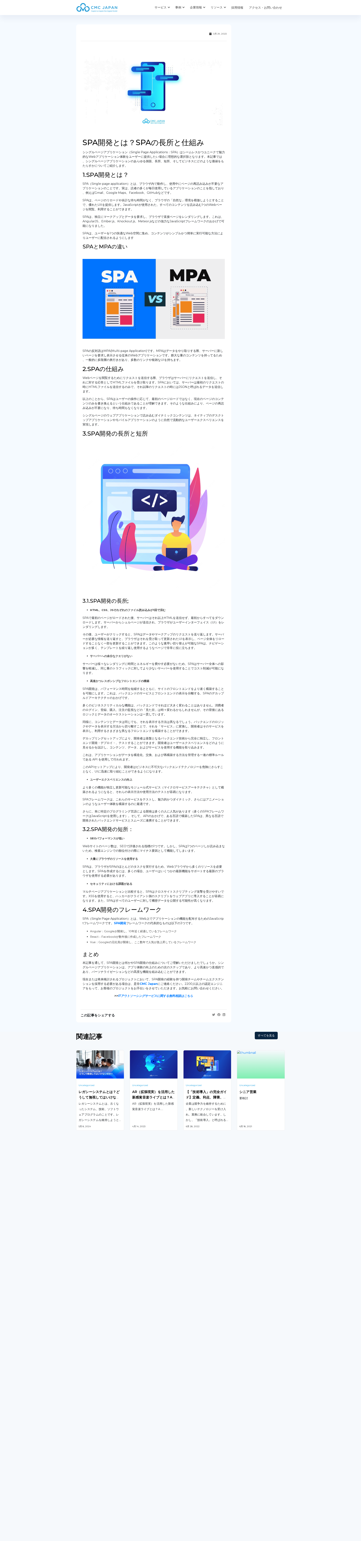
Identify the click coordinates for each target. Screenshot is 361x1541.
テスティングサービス (91, 1416)
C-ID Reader (192, 1422)
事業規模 (136, 1490)
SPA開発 (120, 923)
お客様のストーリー (143, 1475)
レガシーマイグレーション (94, 1407)
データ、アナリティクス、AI (149, 1403)
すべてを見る (266, 1035)
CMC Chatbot (193, 1412)
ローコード (137, 1427)
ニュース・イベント (196, 1490)
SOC (186, 1441)
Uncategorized (86, 1085)
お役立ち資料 (192, 1482)
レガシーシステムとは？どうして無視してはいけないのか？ (99, 1097)
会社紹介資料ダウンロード (94, 1482)
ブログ (187, 1475)
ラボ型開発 (244, 1397)
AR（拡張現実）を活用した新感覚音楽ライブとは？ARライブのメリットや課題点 (153, 1097)
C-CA (187, 1431)
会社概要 (82, 1475)
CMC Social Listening (198, 1403)
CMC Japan (149, 984)
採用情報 (237, 7)
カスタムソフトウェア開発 (94, 1388)
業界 (133, 1482)
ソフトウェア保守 (88, 1397)
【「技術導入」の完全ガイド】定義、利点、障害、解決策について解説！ (206, 1097)
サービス (161, 7)
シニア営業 (247, 1092)
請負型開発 (244, 1388)
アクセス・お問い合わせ (265, 7)
